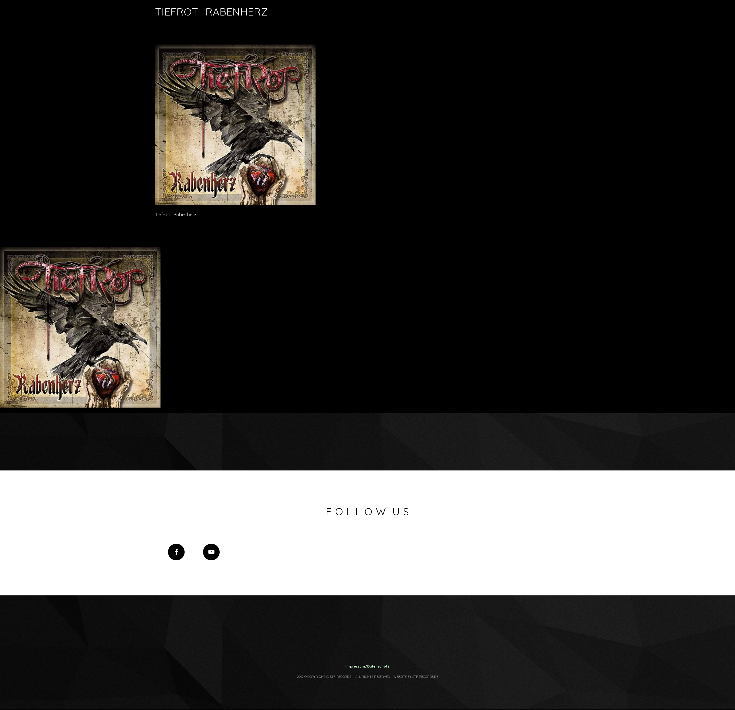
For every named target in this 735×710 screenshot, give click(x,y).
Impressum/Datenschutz (367, 666)
